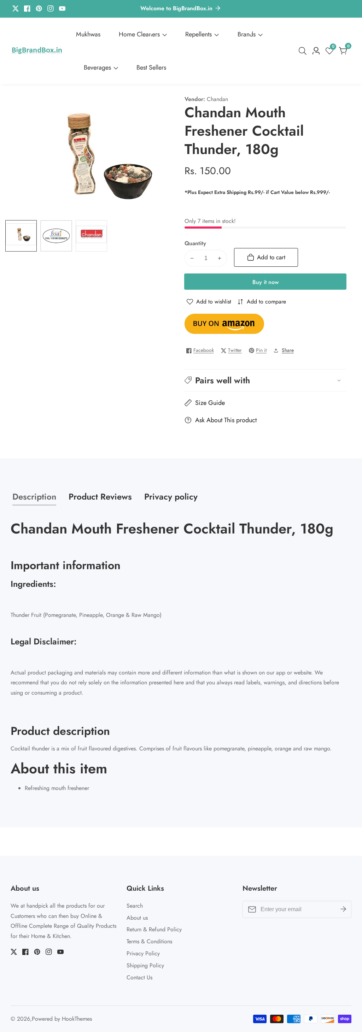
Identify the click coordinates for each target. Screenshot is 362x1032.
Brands (247, 34)
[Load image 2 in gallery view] (56, 236)
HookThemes (77, 1019)
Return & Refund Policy (154, 929)
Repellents (198, 34)
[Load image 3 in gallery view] (91, 236)
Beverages (97, 67)
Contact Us (139, 977)
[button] (265, 380)
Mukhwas (88, 34)
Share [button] (288, 350)
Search (135, 906)
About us (137, 918)
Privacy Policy (143, 953)
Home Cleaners (139, 34)
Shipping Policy (145, 965)
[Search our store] (304, 51)
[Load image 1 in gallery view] (21, 236)
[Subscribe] (343, 909)
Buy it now (265, 282)
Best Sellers (151, 67)
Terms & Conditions (149, 941)
